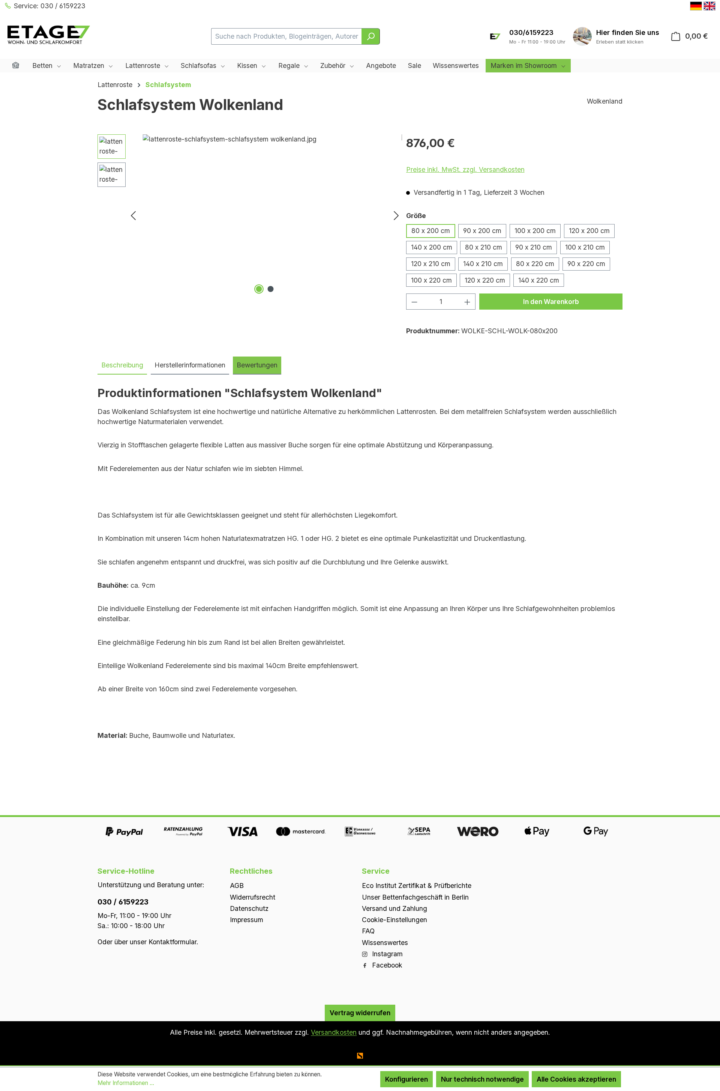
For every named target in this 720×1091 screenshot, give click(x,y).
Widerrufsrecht (252, 897)
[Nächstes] (396, 215)
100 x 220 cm (431, 280)
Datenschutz (249, 908)
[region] (250, 215)
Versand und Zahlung (394, 908)
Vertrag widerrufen (360, 1013)
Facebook (386, 965)
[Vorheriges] (133, 215)
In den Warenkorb (551, 301)
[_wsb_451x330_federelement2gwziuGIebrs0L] (265, 215)
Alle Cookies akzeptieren (576, 1079)
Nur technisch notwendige (482, 1079)
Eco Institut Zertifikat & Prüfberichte (416, 885)
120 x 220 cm (485, 280)
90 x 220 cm (586, 264)
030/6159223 (531, 32)
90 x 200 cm (482, 231)
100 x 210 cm (585, 247)
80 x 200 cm (430, 231)
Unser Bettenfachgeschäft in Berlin (415, 897)
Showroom (627, 32)
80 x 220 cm (535, 264)
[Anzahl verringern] (414, 301)
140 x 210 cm (483, 264)
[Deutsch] (696, 6)
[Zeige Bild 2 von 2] (270, 289)
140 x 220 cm (538, 280)
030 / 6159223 (123, 901)
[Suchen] (371, 36)
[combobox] (286, 36)
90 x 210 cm (533, 247)
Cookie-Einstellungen (394, 920)
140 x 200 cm (431, 247)
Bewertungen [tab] (257, 365)
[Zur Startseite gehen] (49, 34)
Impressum (246, 920)
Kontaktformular (172, 942)
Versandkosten (334, 1032)
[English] (710, 6)
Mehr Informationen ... (126, 1082)
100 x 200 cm (535, 231)
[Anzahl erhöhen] (467, 301)
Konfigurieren (406, 1079)
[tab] (122, 366)
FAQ (368, 931)
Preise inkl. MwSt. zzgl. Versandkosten (465, 169)
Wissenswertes (385, 943)
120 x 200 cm (589, 231)
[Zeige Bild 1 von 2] (259, 289)
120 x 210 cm (430, 264)
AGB (237, 885)
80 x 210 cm (483, 247)
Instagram (386, 954)
